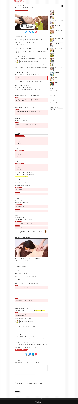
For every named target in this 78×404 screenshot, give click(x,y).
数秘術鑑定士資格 (57, 72)
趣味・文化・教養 (53, 112)
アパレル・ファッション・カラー (55, 90)
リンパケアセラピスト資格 (58, 30)
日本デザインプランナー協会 (58, 48)
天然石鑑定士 (56, 82)
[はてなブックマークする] (33, 32)
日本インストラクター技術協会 (59, 67)
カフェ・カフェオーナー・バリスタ (55, 93)
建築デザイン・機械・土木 (54, 107)
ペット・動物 (52, 100)
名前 (16, 372)
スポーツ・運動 (53, 95)
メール (16, 375)
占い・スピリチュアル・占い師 (55, 104)
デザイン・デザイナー (54, 97)
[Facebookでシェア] (30, 32)
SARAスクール (57, 43)
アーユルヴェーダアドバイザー (21, 349)
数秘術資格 (56, 77)
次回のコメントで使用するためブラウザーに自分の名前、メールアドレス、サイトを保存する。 (29, 383)
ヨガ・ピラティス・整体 (54, 102)
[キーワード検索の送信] (62, 6)
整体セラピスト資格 (57, 25)
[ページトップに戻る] (76, 402)
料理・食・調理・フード (54, 109)
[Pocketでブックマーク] (36, 32)
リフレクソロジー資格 (58, 15)
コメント (16, 364)
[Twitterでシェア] (26, 32)
